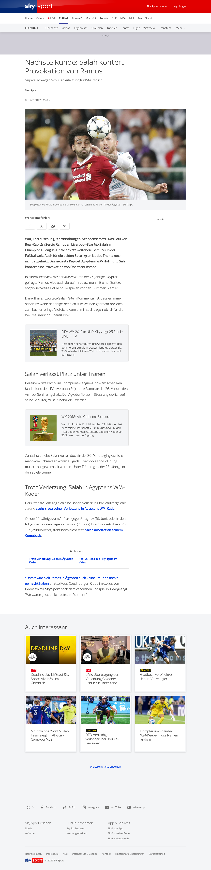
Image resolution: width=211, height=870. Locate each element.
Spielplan (97, 28)
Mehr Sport (145, 18)
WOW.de (29, 833)
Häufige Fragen (33, 853)
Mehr (179, 28)
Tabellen (112, 28)
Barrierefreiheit (157, 853)
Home (28, 18)
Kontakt (106, 853)
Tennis (104, 18)
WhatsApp (139, 807)
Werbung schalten (77, 833)
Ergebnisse (81, 28)
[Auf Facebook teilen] (30, 226)
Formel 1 (77, 18)
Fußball (63, 18)
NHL (132, 18)
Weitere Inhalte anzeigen (105, 766)
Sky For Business (76, 828)
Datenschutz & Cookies (84, 853)
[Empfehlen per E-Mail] (65, 226)
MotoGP (91, 18)
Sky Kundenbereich (118, 838)
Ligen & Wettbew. (144, 28)
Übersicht (51, 28)
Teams (125, 28)
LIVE (53, 18)
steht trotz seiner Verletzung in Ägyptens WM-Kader (76, 508)
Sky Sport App (115, 828)
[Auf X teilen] (41, 226)
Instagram (93, 807)
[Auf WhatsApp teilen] (53, 226)
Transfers (165, 28)
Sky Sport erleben (157, 6)
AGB (65, 853)
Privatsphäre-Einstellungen (129, 853)
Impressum (52, 853)
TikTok (72, 807)
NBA (123, 18)
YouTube (116, 807)
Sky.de (28, 828)
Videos (40, 18)
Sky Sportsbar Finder (119, 833)
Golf (114, 18)
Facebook (51, 807)
